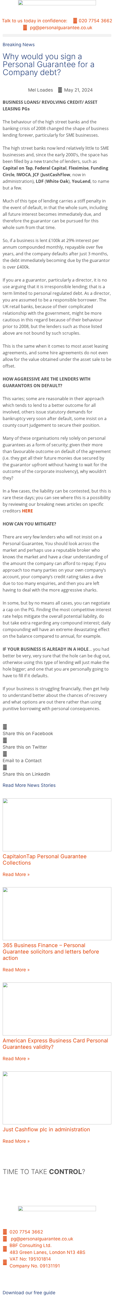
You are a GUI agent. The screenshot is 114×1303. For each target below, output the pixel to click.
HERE (27, 511)
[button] (57, 35)
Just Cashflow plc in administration (46, 1129)
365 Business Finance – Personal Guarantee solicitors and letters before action (51, 951)
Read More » (16, 874)
